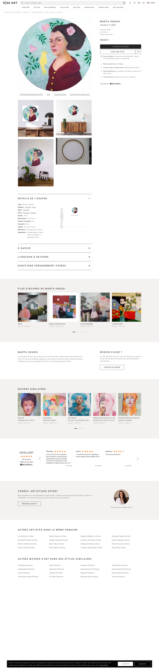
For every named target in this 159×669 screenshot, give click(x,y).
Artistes (76, 7)
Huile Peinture (55, 565)
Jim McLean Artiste (26, 536)
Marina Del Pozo (26, 420)
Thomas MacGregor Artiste (91, 548)
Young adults (47, 418)
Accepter (125, 664)
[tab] (55, 198)
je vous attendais (87, 324)
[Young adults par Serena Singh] (54, 404)
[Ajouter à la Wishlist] (138, 52)
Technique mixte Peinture (28, 577)
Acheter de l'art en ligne (12, 12)
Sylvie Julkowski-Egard (79, 420)
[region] (88, 458)
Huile (34, 207)
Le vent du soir (117, 324)
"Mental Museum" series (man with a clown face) (108, 418)
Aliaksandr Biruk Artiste (90, 544)
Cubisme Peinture (87, 565)
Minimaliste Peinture (120, 573)
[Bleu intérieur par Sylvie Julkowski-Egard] (79, 404)
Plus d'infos (104, 665)
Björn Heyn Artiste (56, 544)
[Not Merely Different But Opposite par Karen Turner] (129, 404)
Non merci (142, 664)
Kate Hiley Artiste (119, 548)
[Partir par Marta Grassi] (32, 307)
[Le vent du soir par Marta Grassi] (126, 307)
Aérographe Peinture (26, 569)
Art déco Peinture (56, 577)
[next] (138, 307)
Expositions (104, 7)
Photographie (50, 7)
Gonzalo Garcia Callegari (106, 420)
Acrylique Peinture (25, 565)
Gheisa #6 (21, 418)
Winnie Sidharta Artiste (27, 544)
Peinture (25, 7)
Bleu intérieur (72, 418)
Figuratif (26, 210)
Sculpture (64, 7)
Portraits (26, 213)
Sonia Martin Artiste (57, 548)
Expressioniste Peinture (90, 569)
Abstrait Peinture (56, 573)
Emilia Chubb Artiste (26, 548)
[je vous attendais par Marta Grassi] (95, 307)
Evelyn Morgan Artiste (121, 540)
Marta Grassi (50, 12)
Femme (33, 213)
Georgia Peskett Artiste (121, 536)
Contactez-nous (112, 367)
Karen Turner (125, 420)
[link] (124, 3)
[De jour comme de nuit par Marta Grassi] (63, 307)
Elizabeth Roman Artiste (27, 540)
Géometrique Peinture (89, 577)
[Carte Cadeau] (139, 3)
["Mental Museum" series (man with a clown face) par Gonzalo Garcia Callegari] (104, 404)
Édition (37, 7)
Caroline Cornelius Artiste (90, 540)
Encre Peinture (24, 573)
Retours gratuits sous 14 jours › (113, 64)
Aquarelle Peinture (56, 569)
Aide (48, 94)
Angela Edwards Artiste (58, 540)
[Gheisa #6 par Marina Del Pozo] (29, 404)
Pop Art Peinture (118, 577)
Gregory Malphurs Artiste (90, 536)
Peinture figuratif (37, 12)
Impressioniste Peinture (121, 569)
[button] (40, 458)
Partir (20, 324)
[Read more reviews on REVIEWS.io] (26, 465)
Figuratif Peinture (87, 573)
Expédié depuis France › (132, 67)
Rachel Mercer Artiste (58, 536)
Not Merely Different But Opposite (128, 418)
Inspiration (89, 7)
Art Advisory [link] (118, 7)
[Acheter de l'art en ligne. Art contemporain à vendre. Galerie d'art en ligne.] (10, 3)
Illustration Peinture (120, 565)
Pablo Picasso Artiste (120, 544)
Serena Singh (49, 420)
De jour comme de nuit (57, 324)
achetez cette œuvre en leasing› (119, 77)
